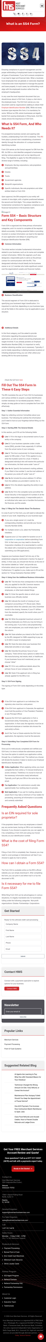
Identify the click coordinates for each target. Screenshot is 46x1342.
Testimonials (9, 1306)
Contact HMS (12, 989)
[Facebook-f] (23, 14)
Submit (23, 956)
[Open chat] (41, 1337)
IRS (42, 137)
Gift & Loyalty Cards (11, 1264)
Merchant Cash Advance (13, 1260)
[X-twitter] (27, 14)
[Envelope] (19, 14)
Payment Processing (12, 1044)
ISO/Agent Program (11, 1276)
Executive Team (10, 1302)
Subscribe (23, 1017)
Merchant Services (11, 1040)
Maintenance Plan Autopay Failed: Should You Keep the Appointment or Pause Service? (27, 1098)
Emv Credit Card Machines (14, 1256)
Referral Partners (10, 1279)
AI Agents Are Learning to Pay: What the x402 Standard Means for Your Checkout (28, 1077)
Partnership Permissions (13, 1287)
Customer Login (10, 1298)
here (21, 380)
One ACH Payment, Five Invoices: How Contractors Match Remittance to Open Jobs (28, 1109)
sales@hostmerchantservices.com (15, 1220)
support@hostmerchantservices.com (16, 1212)
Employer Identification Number (13, 108)
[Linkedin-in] (31, 14)
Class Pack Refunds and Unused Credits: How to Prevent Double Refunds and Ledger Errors (27, 1119)
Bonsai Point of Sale (11, 1252)
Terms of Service (25, 1335)
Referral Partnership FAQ (13, 1283)
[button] (42, 6)
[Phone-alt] (15, 14)
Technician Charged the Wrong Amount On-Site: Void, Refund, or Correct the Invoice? (27, 1088)
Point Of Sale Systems (12, 1049)
